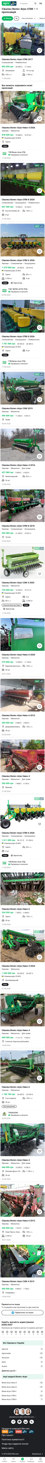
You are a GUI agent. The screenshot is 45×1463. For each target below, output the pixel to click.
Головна (4, 1461)
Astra (22, 1362)
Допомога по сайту (22, 1417)
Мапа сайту (8, 1448)
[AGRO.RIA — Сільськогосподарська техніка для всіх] (10, 3)
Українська (37, 1454)
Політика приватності (13, 1439)
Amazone (22, 1358)
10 (42, 1334)
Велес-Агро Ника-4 (22, 1383)
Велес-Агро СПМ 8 (22, 1399)
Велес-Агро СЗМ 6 (22, 1396)
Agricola (22, 1349)
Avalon (22, 1366)
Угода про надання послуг (15, 1444)
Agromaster (22, 1353)
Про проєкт (7, 1435)
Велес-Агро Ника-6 (22, 1387)
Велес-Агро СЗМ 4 (22, 1391)
